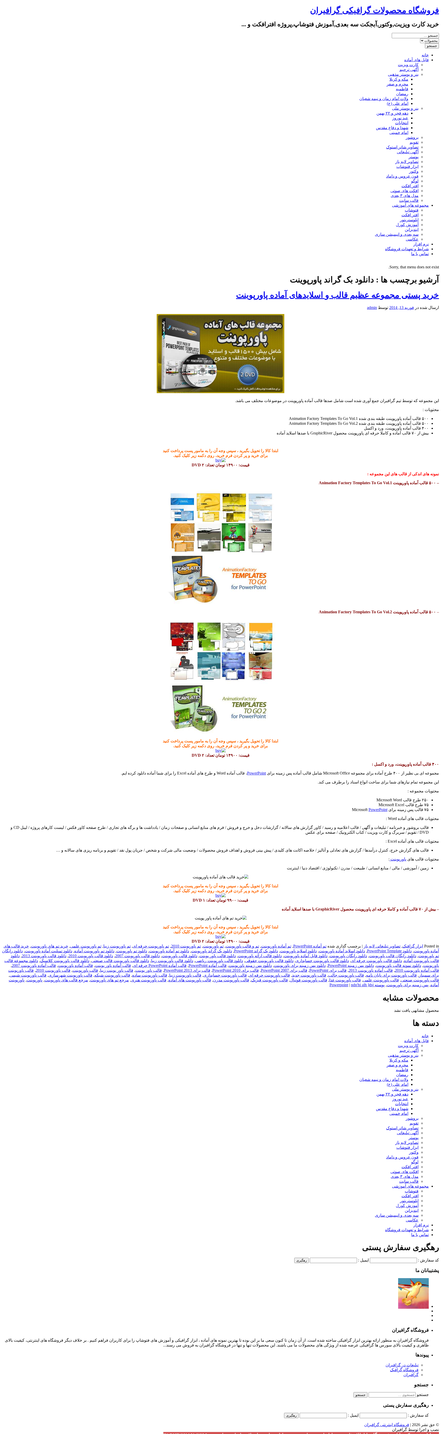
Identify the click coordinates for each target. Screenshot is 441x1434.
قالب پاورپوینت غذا (345, 980)
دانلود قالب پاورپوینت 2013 (44, 956)
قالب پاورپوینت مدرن (231, 980)
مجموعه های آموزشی (410, 205)
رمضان (402, 94)
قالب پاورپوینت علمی (381, 980)
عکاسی (412, 239)
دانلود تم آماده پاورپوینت (169, 951)
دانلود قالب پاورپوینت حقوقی (269, 960)
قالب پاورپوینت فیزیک (269, 980)
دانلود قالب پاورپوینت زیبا (172, 960)
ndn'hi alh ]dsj (362, 985)
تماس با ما (420, 254)
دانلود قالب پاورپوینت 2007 (137, 956)
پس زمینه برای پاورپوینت (407, 985)
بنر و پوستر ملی (405, 108)
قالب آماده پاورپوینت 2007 (34, 965)
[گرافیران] (413, 1306)
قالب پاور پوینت (148, 970)
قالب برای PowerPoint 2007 (284, 970)
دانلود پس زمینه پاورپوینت (250, 965)
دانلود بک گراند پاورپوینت (211, 951)
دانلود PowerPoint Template (389, 951)
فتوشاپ (412, 210)
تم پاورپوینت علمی (85, 946)
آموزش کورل (407, 224)
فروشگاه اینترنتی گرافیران (386, 1425)
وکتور (414, 171)
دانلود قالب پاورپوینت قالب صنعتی (120, 960)
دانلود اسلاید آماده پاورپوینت (342, 951)
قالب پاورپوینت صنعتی (420, 980)
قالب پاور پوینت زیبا (116, 970)
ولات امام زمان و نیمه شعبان (383, 98)
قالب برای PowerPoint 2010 (235, 970)
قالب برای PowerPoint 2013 (187, 970)
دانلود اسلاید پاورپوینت (298, 951)
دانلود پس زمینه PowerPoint (351, 965)
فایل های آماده (416, 60)
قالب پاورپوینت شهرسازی (70, 975)
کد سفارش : (428, 1260)
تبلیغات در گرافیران (402, 1365)
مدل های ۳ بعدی (405, 195)
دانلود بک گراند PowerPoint (256, 951)
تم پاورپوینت (213, 946)
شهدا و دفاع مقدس (392, 128)
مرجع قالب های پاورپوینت (66, 980)
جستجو (423, 1394)
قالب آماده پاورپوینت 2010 (417, 970)
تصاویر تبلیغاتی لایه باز (382, 946)
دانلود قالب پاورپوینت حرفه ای (376, 960)
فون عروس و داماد (402, 176)
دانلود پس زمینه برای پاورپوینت (300, 965)
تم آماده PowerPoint (309, 946)
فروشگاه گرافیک (404, 1370)
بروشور (412, 137)
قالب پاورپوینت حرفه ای (269, 975)
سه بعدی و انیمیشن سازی (397, 234)
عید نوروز (400, 118)
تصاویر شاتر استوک (402, 147)
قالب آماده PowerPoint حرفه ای (160, 965)
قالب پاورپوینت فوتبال (308, 980)
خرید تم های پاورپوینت (49, 946)
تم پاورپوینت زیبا (117, 946)
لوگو (415, 181)
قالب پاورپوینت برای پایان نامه (391, 975)
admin (372, 307)
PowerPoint (256, 773)
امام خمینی (398, 132)
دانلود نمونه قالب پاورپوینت (398, 965)
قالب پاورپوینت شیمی (28, 975)
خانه (425, 55)
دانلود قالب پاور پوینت (217, 956)
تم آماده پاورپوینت (276, 946)
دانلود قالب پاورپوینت (179, 956)
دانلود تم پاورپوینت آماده (94, 951)
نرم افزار (421, 244)
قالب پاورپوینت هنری (148, 980)
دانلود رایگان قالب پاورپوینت (392, 956)
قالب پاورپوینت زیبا (185, 975)
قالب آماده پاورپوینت (75, 965)
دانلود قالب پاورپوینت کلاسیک (64, 960)
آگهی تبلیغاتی (408, 152)
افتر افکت (410, 186)
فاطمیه (402, 89)
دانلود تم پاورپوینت (131, 951)
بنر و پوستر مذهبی (403, 74)
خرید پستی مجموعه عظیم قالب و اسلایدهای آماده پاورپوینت (337, 295)
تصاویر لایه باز (407, 161)
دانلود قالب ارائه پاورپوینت (260, 956)
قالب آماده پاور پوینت (113, 965)
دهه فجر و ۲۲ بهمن (392, 113)
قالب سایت (409, 200)
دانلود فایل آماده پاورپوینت (305, 956)
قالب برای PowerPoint (328, 970)
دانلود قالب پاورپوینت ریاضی (219, 960)
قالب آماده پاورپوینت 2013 (371, 970)
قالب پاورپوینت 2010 (53, 970)
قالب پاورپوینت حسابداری (225, 975)
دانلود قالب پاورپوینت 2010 (90, 956)
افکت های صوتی (404, 191)
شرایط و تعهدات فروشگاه (407, 249)
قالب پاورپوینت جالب (346, 975)
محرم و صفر (397, 84)
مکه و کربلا (398, 79)
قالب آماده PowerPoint (208, 965)
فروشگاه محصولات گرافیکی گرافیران (374, 10)
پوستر (414, 157)
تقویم (414, 142)
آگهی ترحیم (409, 69)
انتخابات (401, 123)
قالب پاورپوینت (85, 970)
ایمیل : (363, 1260)
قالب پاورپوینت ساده (149, 975)
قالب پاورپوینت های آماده (189, 980)
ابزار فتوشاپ (407, 166)
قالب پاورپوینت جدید (309, 975)
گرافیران (411, 1375)
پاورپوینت (397, 859)
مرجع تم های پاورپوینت (109, 980)
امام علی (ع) (397, 103)
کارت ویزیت (408, 65)
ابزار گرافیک (412, 946)
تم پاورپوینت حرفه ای (151, 946)
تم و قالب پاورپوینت (242, 946)
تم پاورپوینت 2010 (186, 946)
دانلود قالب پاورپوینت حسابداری (322, 960)
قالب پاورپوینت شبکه (112, 975)
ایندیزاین (412, 229)
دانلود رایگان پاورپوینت (348, 956)
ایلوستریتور (409, 220)
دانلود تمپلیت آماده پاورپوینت (48, 951)
